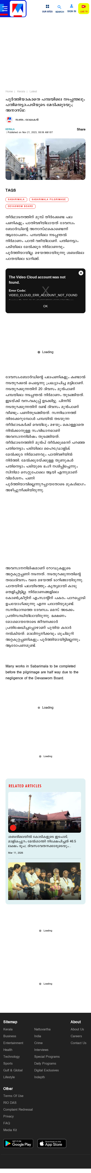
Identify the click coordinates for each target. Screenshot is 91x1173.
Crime (38, 1043)
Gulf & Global (13, 1070)
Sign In (71, 11)
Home (9, 91)
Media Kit (10, 1130)
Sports (8, 1063)
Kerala (21, 91)
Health (7, 1050)
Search (59, 11)
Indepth (39, 1077)
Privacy (8, 1116)
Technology (11, 1056)
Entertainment (13, 1043)
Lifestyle (9, 1077)
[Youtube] (66, 1161)
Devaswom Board (20, 206)
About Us (77, 1029)
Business (9, 1036)
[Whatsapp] (24, 1161)
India (37, 1036)
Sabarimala (16, 199)
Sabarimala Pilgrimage (49, 199)
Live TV (84, 11)
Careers (76, 1036)
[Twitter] (35, 1161)
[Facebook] (55, 1161)
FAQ (6, 1123)
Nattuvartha (42, 1029)
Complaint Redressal (18, 1109)
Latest (33, 91)
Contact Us (78, 1043)
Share (81, 130)
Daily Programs (45, 1063)
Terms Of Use (13, 1096)
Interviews (41, 1050)
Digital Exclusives (46, 1070)
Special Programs (47, 1056)
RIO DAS (10, 1102)
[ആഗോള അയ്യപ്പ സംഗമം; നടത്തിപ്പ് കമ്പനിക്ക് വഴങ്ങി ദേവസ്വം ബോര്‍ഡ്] (44, 882)
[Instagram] (45, 1161)
